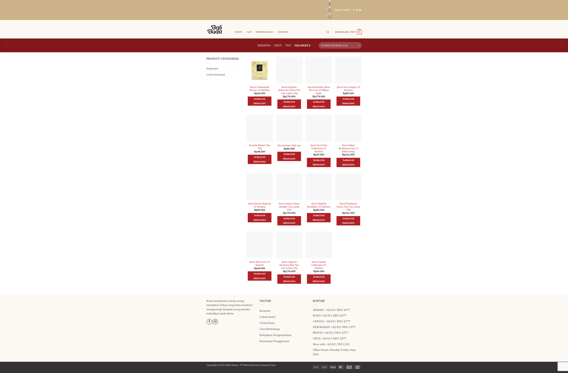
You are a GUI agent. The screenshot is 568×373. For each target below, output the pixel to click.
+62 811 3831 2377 (336, 332)
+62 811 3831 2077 (334, 315)
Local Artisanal (215, 74)
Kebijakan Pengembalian (276, 335)
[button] (342, 10)
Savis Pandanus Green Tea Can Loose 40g (348, 206)
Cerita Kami (267, 323)
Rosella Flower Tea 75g (259, 147)
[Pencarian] (327, 32)
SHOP (238, 32)
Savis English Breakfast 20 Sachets (319, 205)
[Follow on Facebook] (354, 10)
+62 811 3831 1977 (343, 327)
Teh (288, 45)
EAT (249, 32)
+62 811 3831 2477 (338, 310)
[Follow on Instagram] (357, 10)
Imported (212, 68)
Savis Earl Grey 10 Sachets (259, 263)
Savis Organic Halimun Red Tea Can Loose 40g (289, 264)
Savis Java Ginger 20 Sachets (348, 89)
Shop (277, 45)
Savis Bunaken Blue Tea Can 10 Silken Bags (319, 90)
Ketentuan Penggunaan (274, 341)
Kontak (283, 32)
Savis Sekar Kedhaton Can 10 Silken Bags (348, 148)
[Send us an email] (360, 10)
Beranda (264, 45)
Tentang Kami (264, 32)
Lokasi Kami (267, 317)
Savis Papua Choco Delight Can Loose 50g (289, 206)
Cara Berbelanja (270, 329)
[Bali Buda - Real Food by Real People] (218, 29)
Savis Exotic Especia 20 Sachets (259, 205)
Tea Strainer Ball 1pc (289, 145)
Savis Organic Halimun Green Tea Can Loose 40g (289, 90)
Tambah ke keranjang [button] (260, 101)
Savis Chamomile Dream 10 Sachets (259, 89)
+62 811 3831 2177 (338, 321)
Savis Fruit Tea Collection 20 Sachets (318, 148)
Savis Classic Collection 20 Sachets (318, 264)
